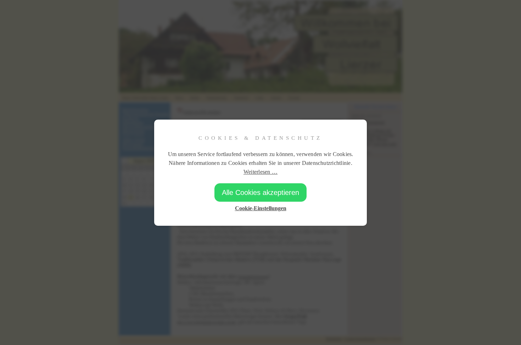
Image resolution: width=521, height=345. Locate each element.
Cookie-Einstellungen (260, 208)
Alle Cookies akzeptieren (260, 192)
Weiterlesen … (260, 172)
